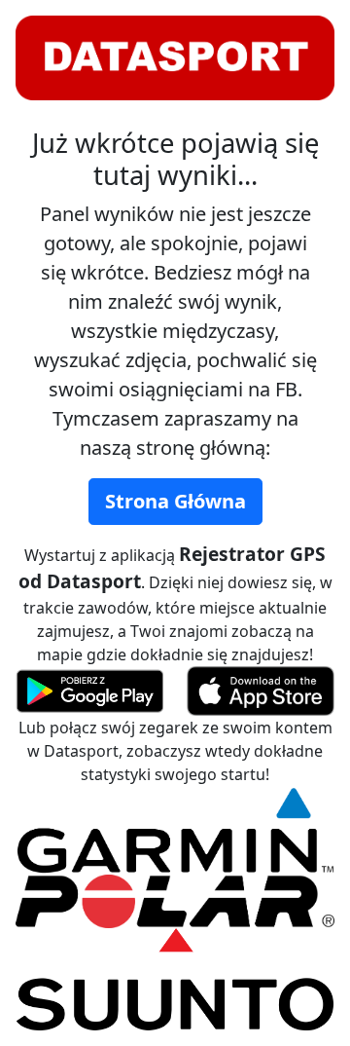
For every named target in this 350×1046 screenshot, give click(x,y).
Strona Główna (175, 501)
